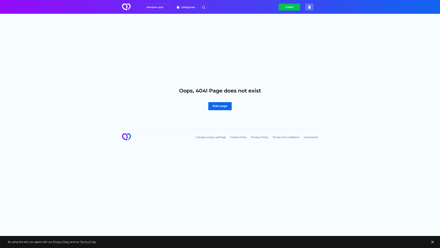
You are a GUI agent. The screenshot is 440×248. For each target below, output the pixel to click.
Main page (220, 106)
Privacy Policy (259, 137)
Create (289, 7)
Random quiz (155, 7)
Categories (188, 7)
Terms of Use (88, 242)
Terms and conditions (286, 137)
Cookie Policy (238, 137)
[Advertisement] (220, 40)
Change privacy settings (211, 137)
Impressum (311, 137)
